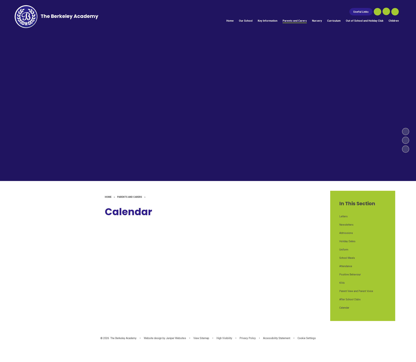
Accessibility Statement (276, 338)
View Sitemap (201, 338)
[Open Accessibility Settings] (395, 11)
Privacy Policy (248, 338)
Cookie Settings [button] (307, 338)
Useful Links (361, 11)
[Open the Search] (377, 11)
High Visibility (224, 338)
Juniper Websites (175, 338)
